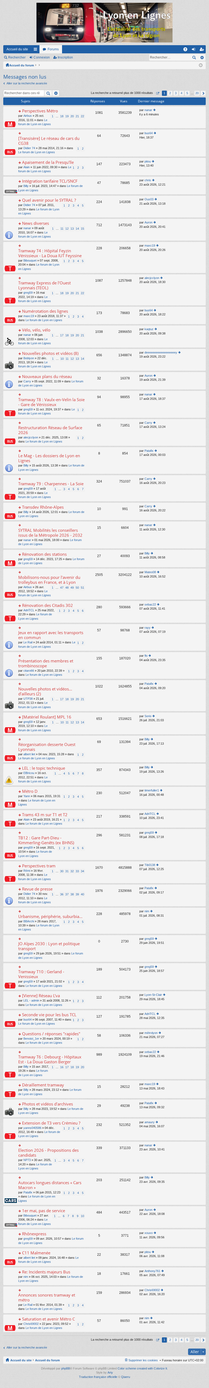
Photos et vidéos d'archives (47, 1104)
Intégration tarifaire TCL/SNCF (50, 181)
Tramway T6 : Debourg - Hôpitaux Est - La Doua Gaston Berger (49, 1059)
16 (61, 1067)
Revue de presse (37, 889)
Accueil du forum (21, 65)
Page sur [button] (157, 93)
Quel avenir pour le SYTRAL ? (49, 200)
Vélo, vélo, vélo (36, 330)
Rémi (26, 870)
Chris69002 (152, 1290)
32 (72, 871)
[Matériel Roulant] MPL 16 (46, 717)
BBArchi (28, 921)
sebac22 (150, 604)
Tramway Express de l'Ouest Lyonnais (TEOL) (44, 285)
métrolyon (151, 1032)
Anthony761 (152, 1271)
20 (72, 116)
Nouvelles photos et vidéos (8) (50, 353)
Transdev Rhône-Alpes (43, 507)
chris (148, 180)
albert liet (29, 754)
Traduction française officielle (98, 1376)
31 (67, 871)
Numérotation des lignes (45, 311)
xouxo (149, 1233)
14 (77, 228)
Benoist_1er (31, 1038)
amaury (150, 1122)
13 (72, 228)
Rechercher (17, 57)
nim (147, 911)
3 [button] (176, 93)
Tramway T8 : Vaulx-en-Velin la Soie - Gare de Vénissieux (51, 402)
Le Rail (27, 642)
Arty (110, 1372)
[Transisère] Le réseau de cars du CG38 (48, 141)
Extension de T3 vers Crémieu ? (51, 1123)
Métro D (30, 791)
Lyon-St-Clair (153, 994)
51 (82, 587)
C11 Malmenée (36, 1252)
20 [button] (197, 93)
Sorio (148, 716)
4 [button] (181, 93)
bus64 (149, 133)
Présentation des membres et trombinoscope (45, 663)
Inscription (65, 57)
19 (67, 116)
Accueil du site (17, 49)
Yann (26, 796)
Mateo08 (150, 572)
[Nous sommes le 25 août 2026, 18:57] (200, 65)
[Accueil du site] (104, 22)
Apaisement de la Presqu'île (48, 162)
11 (61, 228)
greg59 (28, 292)
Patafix (149, 450)
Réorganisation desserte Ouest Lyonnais (46, 747)
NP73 (27, 1160)
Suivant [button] (203, 93)
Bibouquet (29, 260)
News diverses (35, 223)
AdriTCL (28, 610)
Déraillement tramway (43, 1085)
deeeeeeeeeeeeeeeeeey (161, 352)
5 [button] (187, 93)
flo (146, 655)
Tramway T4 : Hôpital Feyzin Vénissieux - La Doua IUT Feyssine (50, 253)
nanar (148, 110)
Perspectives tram (39, 865)
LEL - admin (31, 1000)
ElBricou (28, 773)
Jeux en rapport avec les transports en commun (50, 635)
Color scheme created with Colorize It (142, 1368)
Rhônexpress (34, 1233)
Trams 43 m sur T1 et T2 (44, 814)
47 (61, 587)
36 (61, 894)
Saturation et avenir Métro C (48, 1319)
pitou (148, 161)
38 (72, 894)
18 (61, 116)
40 (82, 894)
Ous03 (149, 199)
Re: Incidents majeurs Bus (46, 1272)
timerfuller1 (152, 790)
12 (67, 228)
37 (67, 894)
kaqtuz (149, 329)
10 (62, 358)
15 (82, 228)
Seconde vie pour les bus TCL (49, 1014)
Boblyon (28, 358)
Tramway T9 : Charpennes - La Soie (51, 483)
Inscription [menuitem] (203, 50)
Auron (148, 222)
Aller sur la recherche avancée (27, 83)
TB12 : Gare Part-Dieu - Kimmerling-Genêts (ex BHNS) (46, 840)
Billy (26, 186)
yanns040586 (32, 1127)
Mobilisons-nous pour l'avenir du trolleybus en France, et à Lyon (49, 580)
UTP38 (28, 698)
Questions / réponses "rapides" (51, 1033)
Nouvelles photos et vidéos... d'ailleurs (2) (45, 691)
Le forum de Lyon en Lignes (36, 152)
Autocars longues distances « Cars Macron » (49, 1185)
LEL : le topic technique (43, 768)
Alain (26, 167)
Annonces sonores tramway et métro (46, 1297)
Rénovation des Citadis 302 (47, 605)
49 (72, 587)
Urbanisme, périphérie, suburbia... (50, 916)
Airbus (27, 115)
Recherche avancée (201, 57)
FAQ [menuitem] (187, 50)
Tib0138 (150, 865)
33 (77, 871)
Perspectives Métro (40, 110)
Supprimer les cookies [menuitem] (143, 1360)
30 (61, 871)
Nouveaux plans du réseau (47, 376)
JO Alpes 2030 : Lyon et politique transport (49, 946)
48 (67, 587)
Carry (27, 381)
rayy (147, 627)
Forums (53, 49)
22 (82, 116)
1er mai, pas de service (43, 1210)
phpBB (65, 1368)
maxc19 (150, 245)
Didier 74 (29, 148)
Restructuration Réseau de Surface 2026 (50, 430)
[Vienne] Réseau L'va (41, 995)
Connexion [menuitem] (195, 50)
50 (77, 587)
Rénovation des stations (44, 554)
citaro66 (28, 670)
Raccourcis (36, 50)
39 (77, 894)
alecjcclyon (152, 278)
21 (77, 116)
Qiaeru (125, 1376)
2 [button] (170, 93)
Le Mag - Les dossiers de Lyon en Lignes (49, 458)
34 (82, 871)
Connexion (41, 57)
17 (61, 335)
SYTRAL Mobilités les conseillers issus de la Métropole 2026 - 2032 (50, 533)
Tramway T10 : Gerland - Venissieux (41, 974)
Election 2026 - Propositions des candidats (48, 1153)
